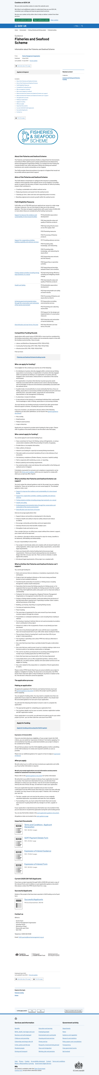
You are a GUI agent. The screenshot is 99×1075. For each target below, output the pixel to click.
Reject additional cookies (41, 20)
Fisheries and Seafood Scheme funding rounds (31, 357)
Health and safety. (21, 502)
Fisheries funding (52, 30)
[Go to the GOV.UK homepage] (20, 26)
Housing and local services (46, 1038)
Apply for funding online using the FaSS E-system (32, 728)
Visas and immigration (45, 1048)
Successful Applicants (22, 110)
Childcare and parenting (22, 1038)
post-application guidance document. (48, 813)
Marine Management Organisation (31, 56)
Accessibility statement (38, 1061)
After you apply (20, 103)
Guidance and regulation (70, 1035)
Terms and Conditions (28, 472)
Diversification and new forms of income (26, 324)
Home (16, 30)
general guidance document (25, 691)
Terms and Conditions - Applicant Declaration (38, 826)
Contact (48, 1061)
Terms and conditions (58, 1061)
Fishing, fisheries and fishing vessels (37, 30)
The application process (22, 97)
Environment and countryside (47, 1035)
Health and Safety (20, 285)
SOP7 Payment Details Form (36, 838)
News (64, 1032)
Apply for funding (21, 101)
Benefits (17, 1028)
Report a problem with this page (73, 1010)
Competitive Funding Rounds (24, 87)
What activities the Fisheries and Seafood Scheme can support (32, 93)
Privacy (21, 1061)
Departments (66, 1028)
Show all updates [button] (33, 975)
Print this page (21, 118)
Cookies (27, 1061)
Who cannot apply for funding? (24, 91)
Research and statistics (70, 1038)
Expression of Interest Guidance (37, 851)
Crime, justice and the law (22, 1045)
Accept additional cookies (23, 20)
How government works (70, 1048)
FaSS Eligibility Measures (23, 85)
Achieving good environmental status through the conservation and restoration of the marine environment (27, 303)
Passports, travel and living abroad (49, 1045)
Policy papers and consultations (72, 1041)
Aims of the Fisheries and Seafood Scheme (27, 83)
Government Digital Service (43, 1063)
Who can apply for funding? (23, 89)
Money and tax (43, 1041)
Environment (23, 30)
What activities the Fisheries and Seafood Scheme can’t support (32, 95)
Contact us (19, 112)
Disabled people (19, 1048)
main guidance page (42, 816)
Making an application (22, 99)
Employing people (44, 1032)
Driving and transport (21, 1051)
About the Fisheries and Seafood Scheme (27, 81)
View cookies (54, 20)
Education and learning (45, 1028)
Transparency (67, 1045)
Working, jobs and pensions (47, 1051)
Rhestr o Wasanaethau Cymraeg (24, 1063)
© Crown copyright (78, 1070)
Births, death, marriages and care (24, 1032)
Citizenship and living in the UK (24, 1041)
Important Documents (22, 106)
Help (16, 1061)
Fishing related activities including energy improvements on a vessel (36, 500)
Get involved (66, 1051)
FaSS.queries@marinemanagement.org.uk (31, 937)
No (42, 1010)
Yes (33, 1010)
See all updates (33, 60)
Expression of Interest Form (35, 864)
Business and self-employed (23, 1035)
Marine (16, 995)
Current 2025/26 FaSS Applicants (25, 108)
